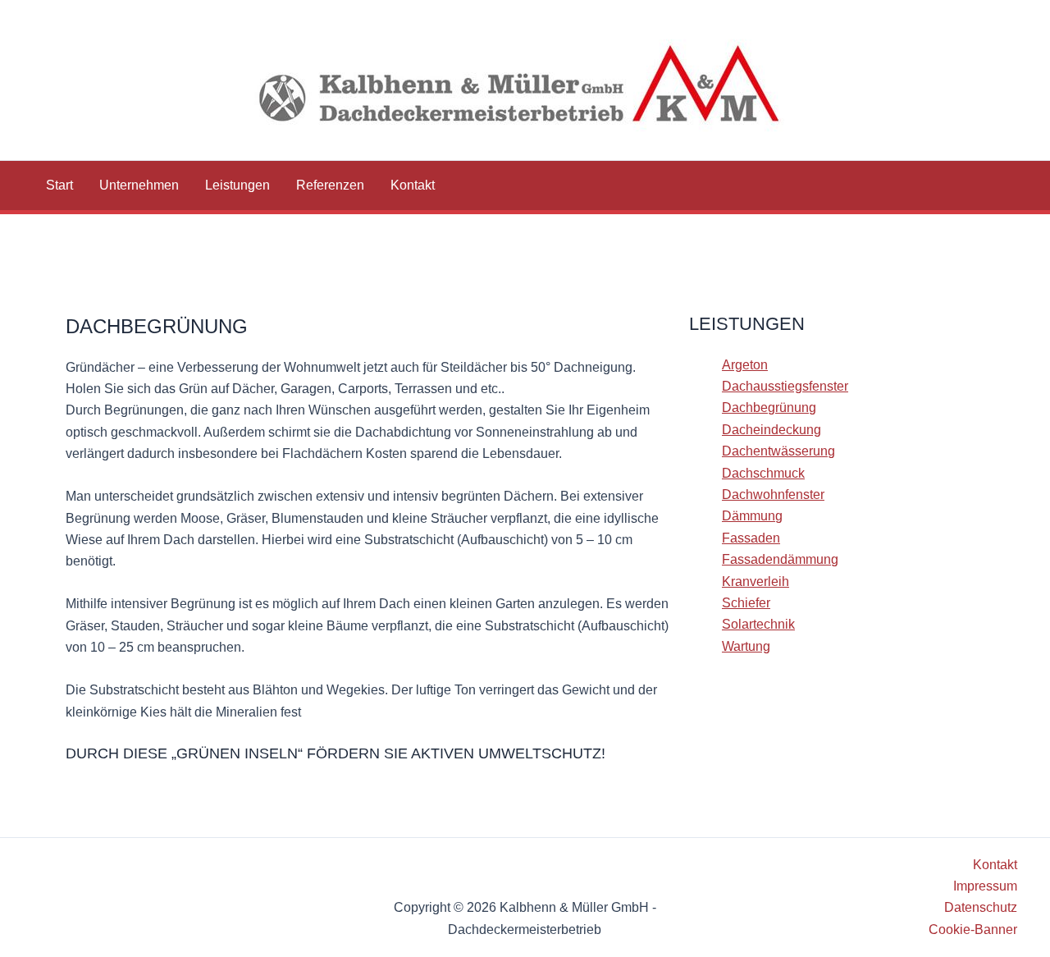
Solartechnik (758, 624)
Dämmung (752, 516)
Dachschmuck (763, 473)
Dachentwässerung (778, 451)
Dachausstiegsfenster (785, 386)
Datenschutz (980, 907)
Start (59, 185)
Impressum (985, 886)
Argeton (745, 365)
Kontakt (412, 185)
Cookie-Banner (973, 929)
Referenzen (330, 185)
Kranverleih (755, 581)
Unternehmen (139, 185)
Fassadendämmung (780, 559)
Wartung (746, 646)
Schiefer (746, 603)
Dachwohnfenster (773, 494)
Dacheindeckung (771, 430)
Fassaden (751, 538)
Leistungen (237, 185)
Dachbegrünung (769, 407)
